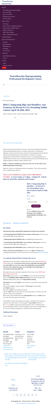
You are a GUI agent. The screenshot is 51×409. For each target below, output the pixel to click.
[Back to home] (9, 2)
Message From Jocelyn (9, 16)
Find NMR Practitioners (9, 56)
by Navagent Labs (16, 401)
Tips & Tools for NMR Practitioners (12, 26)
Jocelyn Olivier (7, 18)
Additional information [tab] (20, 223)
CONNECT (5, 53)
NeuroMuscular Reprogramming (11, 10)
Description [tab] (7, 223)
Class (28, 198)
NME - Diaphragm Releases (10, 34)
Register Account (7, 65)
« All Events (6, 96)
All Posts (5, 42)
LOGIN (4, 60)
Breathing (5, 48)
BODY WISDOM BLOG (8, 39)
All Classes (6, 24)
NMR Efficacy (6, 46)
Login (4, 63)
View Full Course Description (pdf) (12, 143)
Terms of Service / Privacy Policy (31, 401)
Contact (5, 58)
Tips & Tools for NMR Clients (11, 28)
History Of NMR (7, 14)
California (34, 211)
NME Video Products (8, 32)
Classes (39, 211)
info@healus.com (13, 388)
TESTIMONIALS (6, 37)
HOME (4, 7)
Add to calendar (9, 325)
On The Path (6, 50)
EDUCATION (5, 21)
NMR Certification (8, 30)
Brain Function (7, 44)
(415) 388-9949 (13, 390)
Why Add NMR (7, 12)
